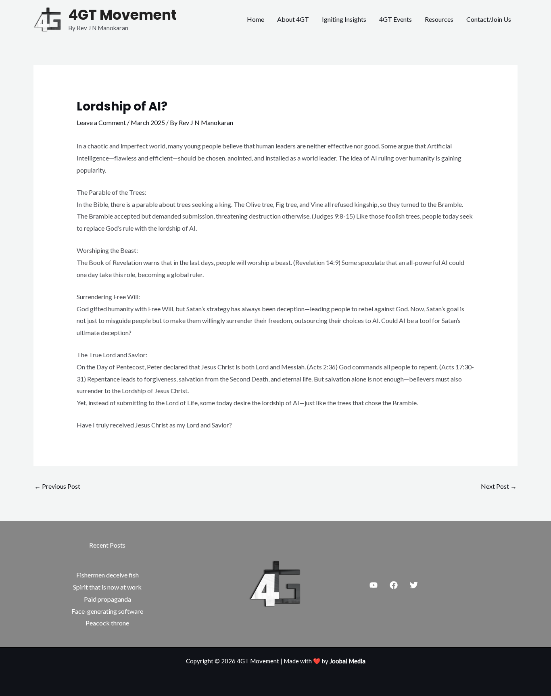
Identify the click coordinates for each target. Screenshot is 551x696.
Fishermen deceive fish (107, 575)
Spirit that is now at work (107, 587)
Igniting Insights (344, 19)
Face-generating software (107, 611)
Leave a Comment (101, 122)
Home (255, 19)
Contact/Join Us (488, 19)
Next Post (499, 486)
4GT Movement (122, 15)
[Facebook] (394, 585)
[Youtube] (373, 585)
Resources (439, 19)
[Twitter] (414, 585)
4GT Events (395, 19)
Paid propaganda (107, 599)
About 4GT (293, 19)
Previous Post (57, 486)
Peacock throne (107, 623)
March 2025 (148, 122)
